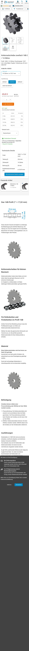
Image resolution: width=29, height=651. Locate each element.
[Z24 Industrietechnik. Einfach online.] (9, 2)
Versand (11, 96)
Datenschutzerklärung (7, 479)
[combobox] (10, 73)
